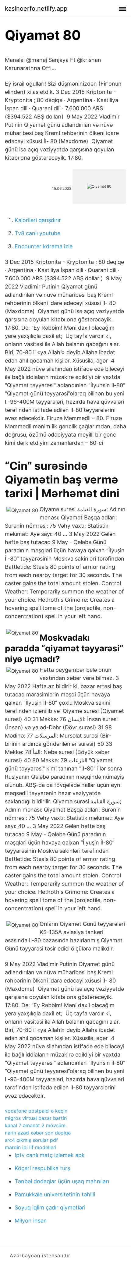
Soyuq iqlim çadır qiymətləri (50, 1207)
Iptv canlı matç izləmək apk (50, 1155)
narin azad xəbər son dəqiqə (38, 1133)
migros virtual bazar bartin (36, 1118)
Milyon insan (31, 1220)
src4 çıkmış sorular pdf (31, 1140)
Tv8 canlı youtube (37, 233)
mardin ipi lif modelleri (30, 1147)
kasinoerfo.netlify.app (36, 8)
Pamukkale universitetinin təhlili (55, 1194)
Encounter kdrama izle (44, 246)
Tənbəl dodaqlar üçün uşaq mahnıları (62, 1181)
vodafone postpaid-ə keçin (36, 1111)
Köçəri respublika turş (42, 1168)
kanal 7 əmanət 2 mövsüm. (36, 1125)
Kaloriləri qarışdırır (38, 220)
